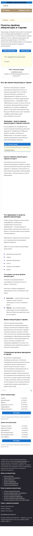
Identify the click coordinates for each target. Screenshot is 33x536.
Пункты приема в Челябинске (13, 496)
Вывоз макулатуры (9, 50)
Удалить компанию (6, 511)
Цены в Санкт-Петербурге (12, 478)
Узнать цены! (25, 50)
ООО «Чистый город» (16, 69)
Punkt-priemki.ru (22, 461)
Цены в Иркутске (9, 479)
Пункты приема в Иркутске (12, 494)
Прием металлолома (7, 506)
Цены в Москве (8, 476)
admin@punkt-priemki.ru (8, 514)
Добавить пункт (24, 10)
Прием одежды (5, 508)
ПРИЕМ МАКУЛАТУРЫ (16, 2)
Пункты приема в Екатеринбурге (14, 498)
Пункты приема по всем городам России (16, 500)
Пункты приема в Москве (12, 491)
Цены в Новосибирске (11, 485)
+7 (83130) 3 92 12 (16, 72)
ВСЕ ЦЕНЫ (16, 413)
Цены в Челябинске (10, 481)
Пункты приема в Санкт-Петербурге (15, 493)
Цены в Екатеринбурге (11, 483)
